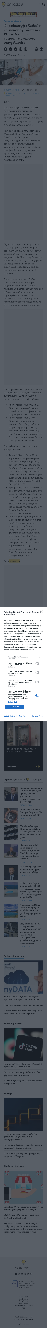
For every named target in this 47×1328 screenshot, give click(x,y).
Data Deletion (9, 716)
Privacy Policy (37, 716)
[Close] (42, 612)
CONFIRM (14, 707)
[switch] (37, 663)
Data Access (23, 716)
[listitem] (23, 657)
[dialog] (23, 664)
